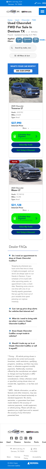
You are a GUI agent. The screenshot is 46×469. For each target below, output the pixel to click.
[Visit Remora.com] (32, 464)
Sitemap (17, 457)
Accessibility (37, 457)
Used (8, 442)
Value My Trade (25, 145)
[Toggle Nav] (42, 11)
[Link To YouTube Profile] (21, 438)
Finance (17, 442)
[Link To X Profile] (16, 438)
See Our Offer (23, 71)
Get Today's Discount (26, 150)
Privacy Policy (26, 457)
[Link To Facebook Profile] (11, 438)
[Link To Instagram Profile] (26, 438)
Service (27, 442)
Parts (36, 442)
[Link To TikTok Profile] (31, 438)
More (25, 128)
